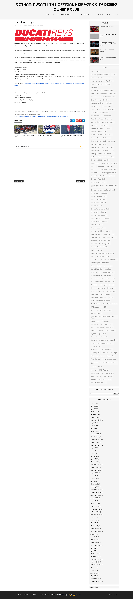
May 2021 (93, 523)
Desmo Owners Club (98, 131)
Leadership (99, 14)
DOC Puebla (95, 163)
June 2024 (93, 453)
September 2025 (95, 420)
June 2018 (93, 573)
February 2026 (95, 414)
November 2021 (95, 509)
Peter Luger (95, 321)
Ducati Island (96, 176)
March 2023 (94, 484)
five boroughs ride (98, 228)
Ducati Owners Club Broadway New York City (104, 186)
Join (108, 14)
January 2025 (94, 437)
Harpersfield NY (104, 240)
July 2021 (93, 517)
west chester (107, 376)
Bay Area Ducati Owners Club (102, 90)
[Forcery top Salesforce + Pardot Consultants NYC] (118, 594)
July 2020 (93, 534)
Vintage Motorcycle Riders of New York (103, 363)
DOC (93, 160)
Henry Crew (106, 244)
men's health (108, 275)
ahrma (113, 75)
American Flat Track (106, 81)
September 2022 (95, 495)
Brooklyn (106, 100)
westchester (107, 379)
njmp (41, 25)
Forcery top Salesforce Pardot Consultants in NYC (52, 595)
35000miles (95, 71)
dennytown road (97, 128)
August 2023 (94, 473)
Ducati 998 (95, 173)
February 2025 (94, 434)
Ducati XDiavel (96, 206)
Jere (107, 256)
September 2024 (95, 445)
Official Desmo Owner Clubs (65, 14)
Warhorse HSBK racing (99, 370)
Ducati (93, 169)
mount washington (98, 288)
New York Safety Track (99, 297)
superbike (113, 340)
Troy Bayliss (95, 359)
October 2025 (94, 417)
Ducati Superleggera (98, 196)
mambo (94, 272)
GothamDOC (111, 237)
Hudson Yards (96, 247)
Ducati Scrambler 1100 (99, 193)
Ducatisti (94, 212)
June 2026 (93, 403)
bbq (92, 94)
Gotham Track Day (98, 237)
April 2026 (93, 409)
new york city (105, 294)
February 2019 (94, 556)
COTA (112, 122)
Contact (18, 595)
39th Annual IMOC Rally (106, 26)
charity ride (95, 109)
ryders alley (95, 334)
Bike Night (113, 94)
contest (105, 122)
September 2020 (95, 531)
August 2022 (94, 498)
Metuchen (95, 278)
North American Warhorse (100, 301)
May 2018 (93, 576)
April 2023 (93, 481)
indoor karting (96, 250)
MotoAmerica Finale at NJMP (46, 135)
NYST (104, 307)
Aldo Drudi (95, 78)
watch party (95, 373)
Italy (92, 256)
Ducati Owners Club (98, 182)
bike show (95, 97)
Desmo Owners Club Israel (100, 138)
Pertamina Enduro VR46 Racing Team (102, 317)
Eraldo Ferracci (96, 218)
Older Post (80, 181)
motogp (94, 285)
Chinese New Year (108, 109)
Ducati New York (109, 176)
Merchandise (86, 14)
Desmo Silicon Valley (98, 144)
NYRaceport (95, 307)
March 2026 (94, 411)
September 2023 (95, 470)
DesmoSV (105, 150)
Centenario (107, 106)
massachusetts (96, 275)
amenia (94, 81)
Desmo (108, 128)
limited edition (96, 266)
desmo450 (110, 147)
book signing (96, 100)
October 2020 (94, 528)
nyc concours (112, 304)
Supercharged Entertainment (102, 343)
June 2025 (93, 425)
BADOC (107, 84)
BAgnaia (94, 87)
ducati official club (98, 179)
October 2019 (94, 542)
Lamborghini (112, 259)
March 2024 (94, 462)
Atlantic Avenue (97, 84)
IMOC (105, 247)
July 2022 (93, 501)
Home (48, 14)
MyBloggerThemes (75, 595)
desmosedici (95, 150)
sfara (104, 334)
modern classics (97, 282)
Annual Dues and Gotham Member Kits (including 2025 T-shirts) (109, 43)
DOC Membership (103, 160)
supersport (95, 353)
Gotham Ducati (96, 234)
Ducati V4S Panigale (98, 203)
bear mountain (101, 94)
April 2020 (93, 540)
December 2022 (95, 489)
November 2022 (95, 492)
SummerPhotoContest (99, 340)
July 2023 (93, 476)
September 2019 (95, 545)
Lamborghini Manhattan (100, 263)
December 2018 (95, 559)
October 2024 (94, 442)
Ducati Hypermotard (108, 173)
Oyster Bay (107, 310)
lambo (103, 259)
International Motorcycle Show (102, 253)
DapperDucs (103, 125)
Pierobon (105, 321)
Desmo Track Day (97, 147)
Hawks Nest (95, 244)
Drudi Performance (104, 166)
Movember (111, 288)
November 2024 (95, 439)
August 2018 (94, 567)
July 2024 (93, 451)
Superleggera (96, 346)
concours (108, 119)
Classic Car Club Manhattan (101, 116)
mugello (94, 291)
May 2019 (93, 548)
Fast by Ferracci (97, 225)
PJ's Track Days (106, 324)
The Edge (113, 353)
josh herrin (95, 259)
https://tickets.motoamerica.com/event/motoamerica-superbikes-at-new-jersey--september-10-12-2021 (41, 116)
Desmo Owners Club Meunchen (103, 141)
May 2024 (93, 456)
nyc (104, 304)
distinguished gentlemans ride (102, 157)
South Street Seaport (99, 337)
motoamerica (35, 25)
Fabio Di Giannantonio (99, 222)
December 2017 (95, 578)
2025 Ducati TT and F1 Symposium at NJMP (25, 136)
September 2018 (95, 565)
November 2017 (95, 581)
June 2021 (93, 520)
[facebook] (109, 595)
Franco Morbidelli (97, 231)
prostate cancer (97, 330)
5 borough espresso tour (100, 75)
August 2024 (94, 448)
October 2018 (94, 562)
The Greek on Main (98, 356)
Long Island (108, 266)
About (26, 595)
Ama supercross (107, 78)
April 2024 (93, 459)
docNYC (114, 163)
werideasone (96, 376)
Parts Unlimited (97, 313)
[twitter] (112, 595)
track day (111, 356)
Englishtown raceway (99, 215)
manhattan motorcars (106, 272)
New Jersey (111, 291)
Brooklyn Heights (97, 103)
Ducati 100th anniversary (107, 169)
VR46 (100, 367)
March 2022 (94, 503)
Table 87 (104, 353)
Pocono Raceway (97, 327)
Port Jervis (109, 327)
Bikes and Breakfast (108, 97)
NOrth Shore (96, 304)
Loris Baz (28, 25)
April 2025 (93, 428)
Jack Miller (100, 256)
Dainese (94, 125)
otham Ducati (96, 310)
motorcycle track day (107, 285)
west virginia (96, 379)
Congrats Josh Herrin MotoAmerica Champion (71, 136)
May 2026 (93, 406)
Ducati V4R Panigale (98, 199)
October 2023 (94, 467)
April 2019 (93, 551)
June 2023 (93, 478)
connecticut (95, 122)
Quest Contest (110, 330)
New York (94, 294)
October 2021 (94, 512)
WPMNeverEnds (97, 383)
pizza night (95, 324)
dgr (112, 150)
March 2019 (94, 553)
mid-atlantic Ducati (108, 278)
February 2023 (95, 487)
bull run (109, 103)
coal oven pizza (97, 119)
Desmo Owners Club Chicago (101, 135)
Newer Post (18, 181)
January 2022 (94, 506)
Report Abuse (94, 587)
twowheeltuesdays (109, 359)
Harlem (94, 240)
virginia (93, 367)
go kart (108, 231)
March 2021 (94, 526)
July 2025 (93, 423)
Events (115, 14)
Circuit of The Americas (99, 113)
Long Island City (97, 269)
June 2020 (93, 537)
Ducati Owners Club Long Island (103, 190)
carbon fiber (96, 106)
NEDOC (102, 291)
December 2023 (95, 464)
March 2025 (94, 431)
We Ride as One (108, 373)
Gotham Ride (109, 234)
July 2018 (93, 570)
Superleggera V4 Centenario (101, 349)
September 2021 (95, 514)
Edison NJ (102, 212)
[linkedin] (114, 595)
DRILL (93, 166)
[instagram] (117, 595)
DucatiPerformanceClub (100, 209)
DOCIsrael (105, 163)
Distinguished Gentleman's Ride (102, 154)
